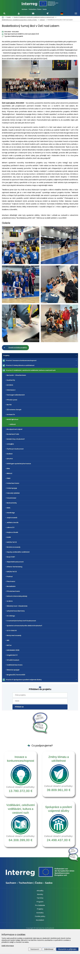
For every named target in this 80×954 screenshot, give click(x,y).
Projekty (6, 355)
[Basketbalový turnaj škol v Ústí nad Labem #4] (59, 284)
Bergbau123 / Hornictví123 (16, 675)
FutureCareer (11, 498)
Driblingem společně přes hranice (19, 464)
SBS (8, 640)
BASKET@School (12, 419)
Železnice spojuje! (13, 670)
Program (40, 902)
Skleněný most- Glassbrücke (17, 606)
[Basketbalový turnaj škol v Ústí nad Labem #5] (20, 323)
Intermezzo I (11, 390)
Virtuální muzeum (13, 660)
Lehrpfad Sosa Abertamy (16, 611)
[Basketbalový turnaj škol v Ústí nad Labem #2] (59, 245)
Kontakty (40, 913)
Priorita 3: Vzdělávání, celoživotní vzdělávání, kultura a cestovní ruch (31, 370)
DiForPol (10, 459)
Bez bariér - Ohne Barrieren (16, 375)
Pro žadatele (40, 905)
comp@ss (10, 444)
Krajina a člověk (12, 532)
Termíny (40, 898)
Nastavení (34, 949)
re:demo (10, 601)
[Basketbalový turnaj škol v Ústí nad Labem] (40, 80)
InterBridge (11, 513)
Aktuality (40, 891)
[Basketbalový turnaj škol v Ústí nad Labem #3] (20, 284)
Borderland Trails (13, 434)
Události (13, 424)
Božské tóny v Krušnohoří (16, 439)
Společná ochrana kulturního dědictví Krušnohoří (24, 626)
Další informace (8, 946)
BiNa (8, 468)
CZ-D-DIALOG (12, 631)
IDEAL (8, 508)
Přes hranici (11, 581)
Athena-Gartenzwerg (14, 567)
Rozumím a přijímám (67, 949)
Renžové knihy (12, 503)
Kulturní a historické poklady (17, 596)
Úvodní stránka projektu (17, 347)
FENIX (8, 478)
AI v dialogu (11, 616)
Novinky (40, 894)
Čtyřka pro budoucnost (15, 449)
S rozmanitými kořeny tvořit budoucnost (21, 621)
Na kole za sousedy (13, 547)
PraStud (9, 577)
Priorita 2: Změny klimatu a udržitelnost (20, 365)
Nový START (11, 557)
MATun (9, 645)
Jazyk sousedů (12, 518)
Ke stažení (40, 920)
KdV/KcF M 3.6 (12, 542)
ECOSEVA (10, 385)
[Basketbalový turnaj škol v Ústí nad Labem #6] (59, 323)
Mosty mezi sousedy (14, 635)
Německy (61, 13)
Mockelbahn (11, 586)
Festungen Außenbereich (16, 395)
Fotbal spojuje (12, 488)
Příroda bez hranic (13, 591)
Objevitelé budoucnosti (15, 562)
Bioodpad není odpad (14, 429)
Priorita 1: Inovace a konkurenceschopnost (21, 360)
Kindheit (10, 454)
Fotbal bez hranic (13, 483)
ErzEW (9, 537)
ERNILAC (9, 473)
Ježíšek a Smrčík (12, 522)
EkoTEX (9, 405)
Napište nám (47, 13)
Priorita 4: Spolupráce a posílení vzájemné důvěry (24, 680)
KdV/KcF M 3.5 (12, 572)
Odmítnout (48, 949)
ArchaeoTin (11, 414)
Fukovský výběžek (13, 493)
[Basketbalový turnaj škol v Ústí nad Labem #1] (20, 245)
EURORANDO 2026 (13, 650)
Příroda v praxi (12, 400)
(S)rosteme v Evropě (14, 410)
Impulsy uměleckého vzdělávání (18, 552)
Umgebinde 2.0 (12, 655)
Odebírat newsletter (33, 13)
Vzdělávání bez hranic (15, 665)
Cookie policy (40, 916)
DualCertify (11, 380)
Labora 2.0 (10, 527)
